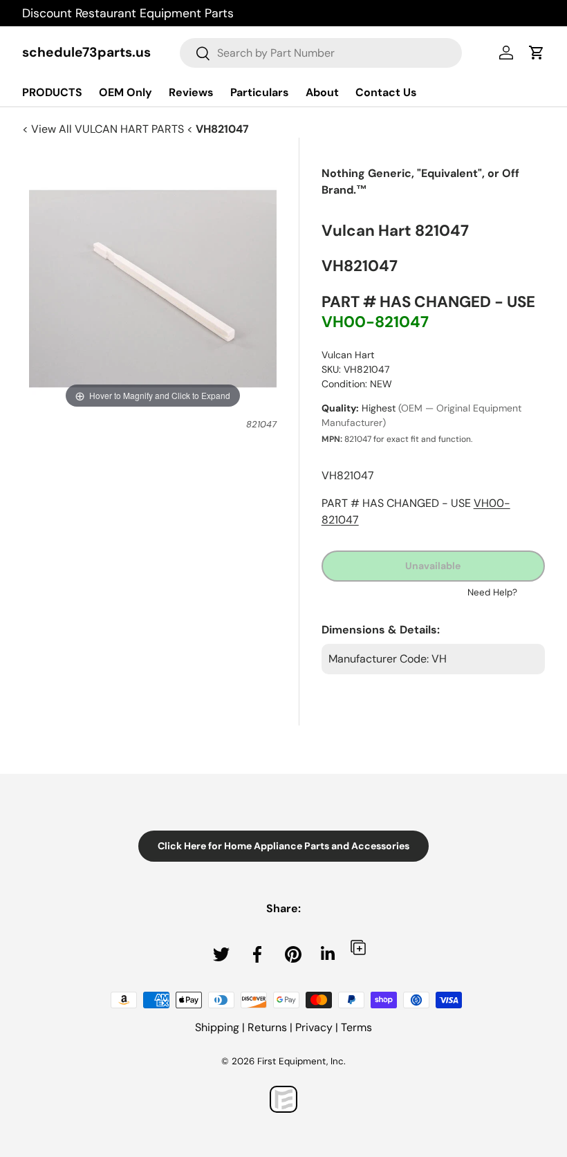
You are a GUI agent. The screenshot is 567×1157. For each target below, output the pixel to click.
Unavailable (433, 565)
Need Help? (492, 592)
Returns (267, 1027)
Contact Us (386, 92)
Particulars (259, 92)
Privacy (314, 1027)
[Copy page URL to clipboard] (358, 947)
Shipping (217, 1027)
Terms (356, 1027)
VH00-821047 (375, 322)
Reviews (191, 92)
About (322, 92)
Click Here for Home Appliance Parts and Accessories (283, 846)
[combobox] (321, 53)
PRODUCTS (52, 92)
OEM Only (125, 92)
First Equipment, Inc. (301, 1061)
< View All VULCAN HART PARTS (104, 129)
